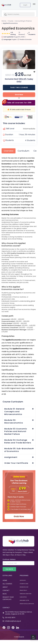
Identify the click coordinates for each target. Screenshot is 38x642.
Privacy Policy (23, 590)
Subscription (23, 597)
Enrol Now (19, 94)
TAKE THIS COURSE (19, 87)
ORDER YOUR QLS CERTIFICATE (27, 603)
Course (10, 21)
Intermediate (29, 128)
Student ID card (24, 583)
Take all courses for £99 (19, 102)
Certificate (23, 580)
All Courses (7, 584)
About (5, 587)
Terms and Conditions (25, 593)
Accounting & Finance (23, 21)
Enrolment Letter (24, 600)
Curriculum (23, 150)
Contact (6, 590)
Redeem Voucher (24, 587)
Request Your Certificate (8, 598)
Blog (5, 594)
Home (5, 580)
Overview (8, 150)
